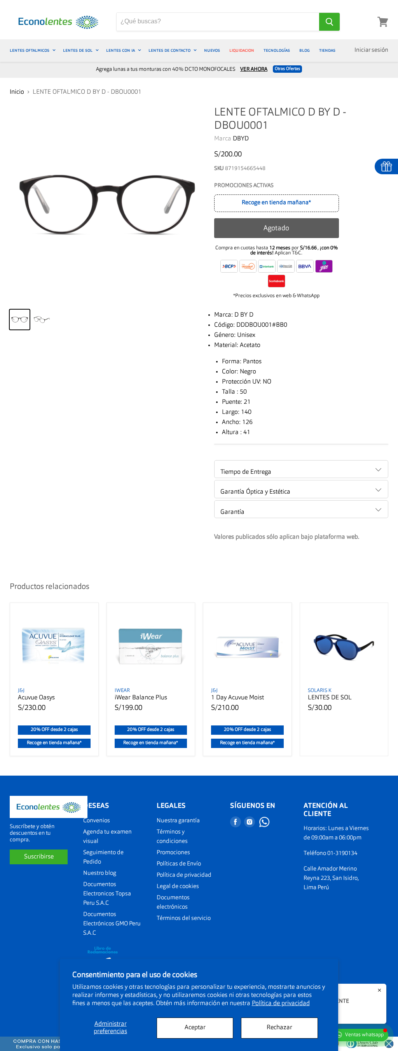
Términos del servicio (184, 918)
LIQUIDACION (241, 50)
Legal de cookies (178, 887)
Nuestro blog (99, 873)
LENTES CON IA (121, 50)
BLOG (304, 50)
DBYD (241, 139)
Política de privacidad (281, 1003)
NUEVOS (212, 50)
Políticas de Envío (179, 864)
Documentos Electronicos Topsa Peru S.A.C (107, 894)
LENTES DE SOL (78, 50)
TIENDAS (327, 50)
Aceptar (195, 1028)
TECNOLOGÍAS (277, 50)
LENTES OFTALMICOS (30, 50)
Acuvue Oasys (36, 698)
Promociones (173, 853)
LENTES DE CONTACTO (170, 50)
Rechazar (279, 1028)
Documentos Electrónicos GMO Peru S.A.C (112, 924)
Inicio (17, 92)
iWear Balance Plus (141, 698)
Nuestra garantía (178, 821)
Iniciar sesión (371, 50)
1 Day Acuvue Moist (237, 698)
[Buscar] (329, 22)
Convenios (96, 821)
